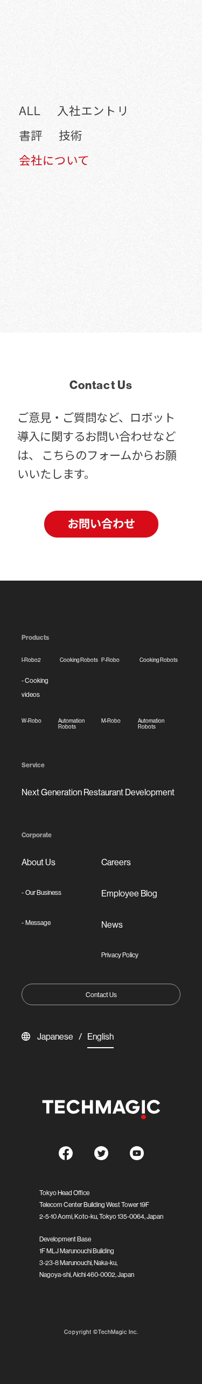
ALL (30, 111)
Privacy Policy (119, 955)
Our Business (41, 892)
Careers (116, 862)
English (100, 1036)
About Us (38, 862)
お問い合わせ (101, 524)
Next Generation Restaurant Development (98, 792)
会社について (54, 160)
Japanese (55, 1036)
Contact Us (101, 995)
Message (36, 923)
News (112, 924)
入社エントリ (92, 111)
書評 (31, 136)
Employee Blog (129, 893)
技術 (70, 136)
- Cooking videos (35, 687)
